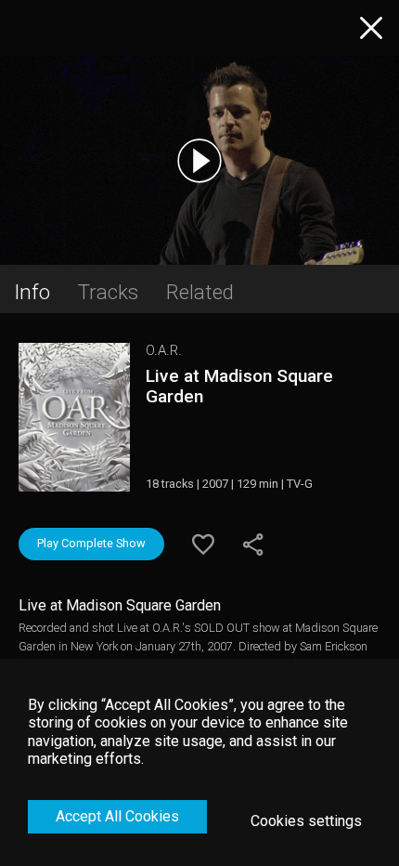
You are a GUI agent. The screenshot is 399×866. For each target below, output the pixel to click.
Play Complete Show (91, 543)
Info (32, 292)
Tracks (108, 292)
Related (200, 292)
